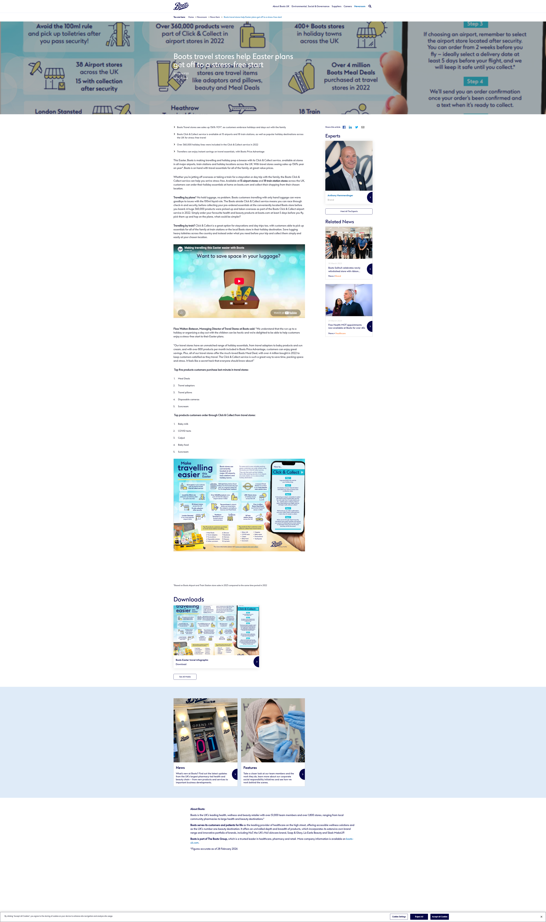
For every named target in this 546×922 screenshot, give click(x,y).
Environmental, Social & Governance (310, 6)
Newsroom (359, 6)
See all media (185, 677)
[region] (273, 917)
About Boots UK (281, 6)
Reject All (419, 917)
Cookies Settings (399, 917)
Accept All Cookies (439, 917)
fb (344, 127)
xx (205, 742)
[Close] (541, 917)
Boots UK (181, 6)
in (350, 127)
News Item (215, 17)
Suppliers (336, 6)
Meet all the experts (349, 211)
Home (191, 17)
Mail (362, 127)
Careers (348, 6)
